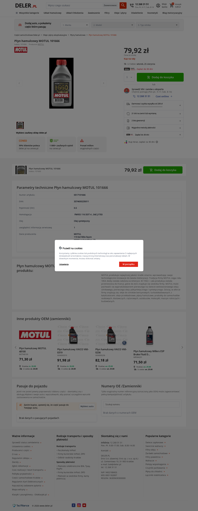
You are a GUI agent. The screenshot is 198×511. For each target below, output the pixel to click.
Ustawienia (64, 264)
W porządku (129, 264)
